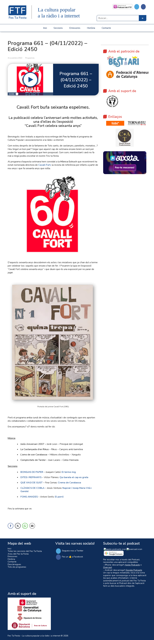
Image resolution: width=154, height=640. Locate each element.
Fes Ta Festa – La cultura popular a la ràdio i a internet (34, 635)
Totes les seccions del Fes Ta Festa (25, 551)
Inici (45, 28)
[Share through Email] (32, 526)
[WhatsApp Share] (25, 526)
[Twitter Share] (18, 526)
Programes (30, 58)
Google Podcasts (134, 570)
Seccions (58, 28)
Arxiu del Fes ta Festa (18, 553)
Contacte (106, 28)
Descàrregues (14, 564)
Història (91, 28)
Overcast (107, 567)
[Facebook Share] (10, 526)
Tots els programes (17, 567)
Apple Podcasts (132, 564)
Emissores (74, 28)
